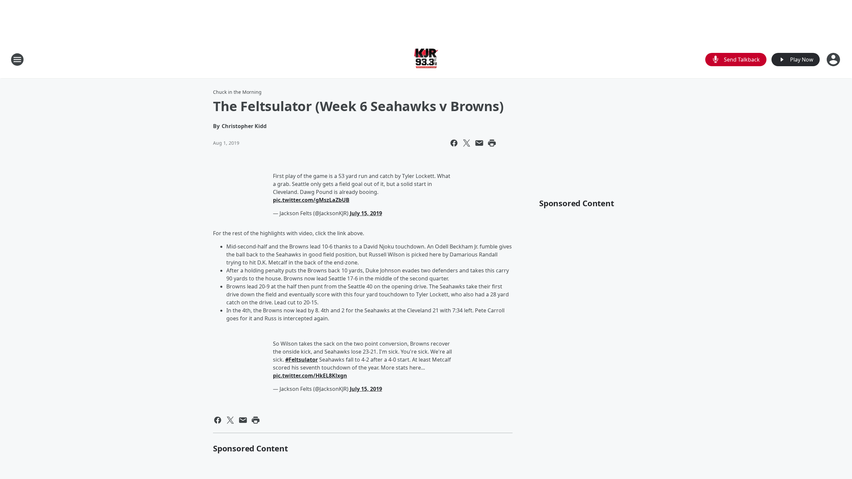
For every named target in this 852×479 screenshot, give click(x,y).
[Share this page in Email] (479, 143)
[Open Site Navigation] (17, 59)
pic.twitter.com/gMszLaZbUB (311, 200)
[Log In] (834, 59)
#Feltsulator (301, 359)
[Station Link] (426, 59)
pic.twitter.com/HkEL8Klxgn (310, 375)
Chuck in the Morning (237, 92)
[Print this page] (492, 143)
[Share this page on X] (466, 143)
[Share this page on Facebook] (454, 143)
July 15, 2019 (366, 213)
